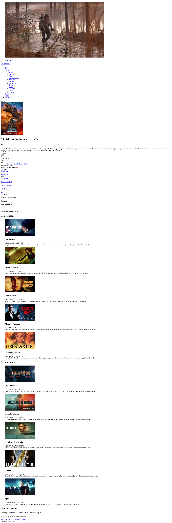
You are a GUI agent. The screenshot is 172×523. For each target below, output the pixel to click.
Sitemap (17, 519)
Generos (7, 71)
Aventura (12, 92)
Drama (11, 85)
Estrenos (7, 94)
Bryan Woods (5, 174)
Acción (11, 72)
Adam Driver (5, 178)
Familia (11, 87)
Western (11, 90)
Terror (11, 76)
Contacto (23, 519)
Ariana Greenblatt (6, 182)
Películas (7, 69)
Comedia (11, 74)
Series (7, 96)
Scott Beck (4, 171)
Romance (12, 79)
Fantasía (11, 81)
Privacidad (4, 519)
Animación (12, 83)
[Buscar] (20, 101)
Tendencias (8, 97)
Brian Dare (4, 192)
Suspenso (12, 88)
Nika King (4, 189)
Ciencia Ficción (14, 78)
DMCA (11, 519)
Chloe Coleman (6, 185)
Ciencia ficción (18, 164)
